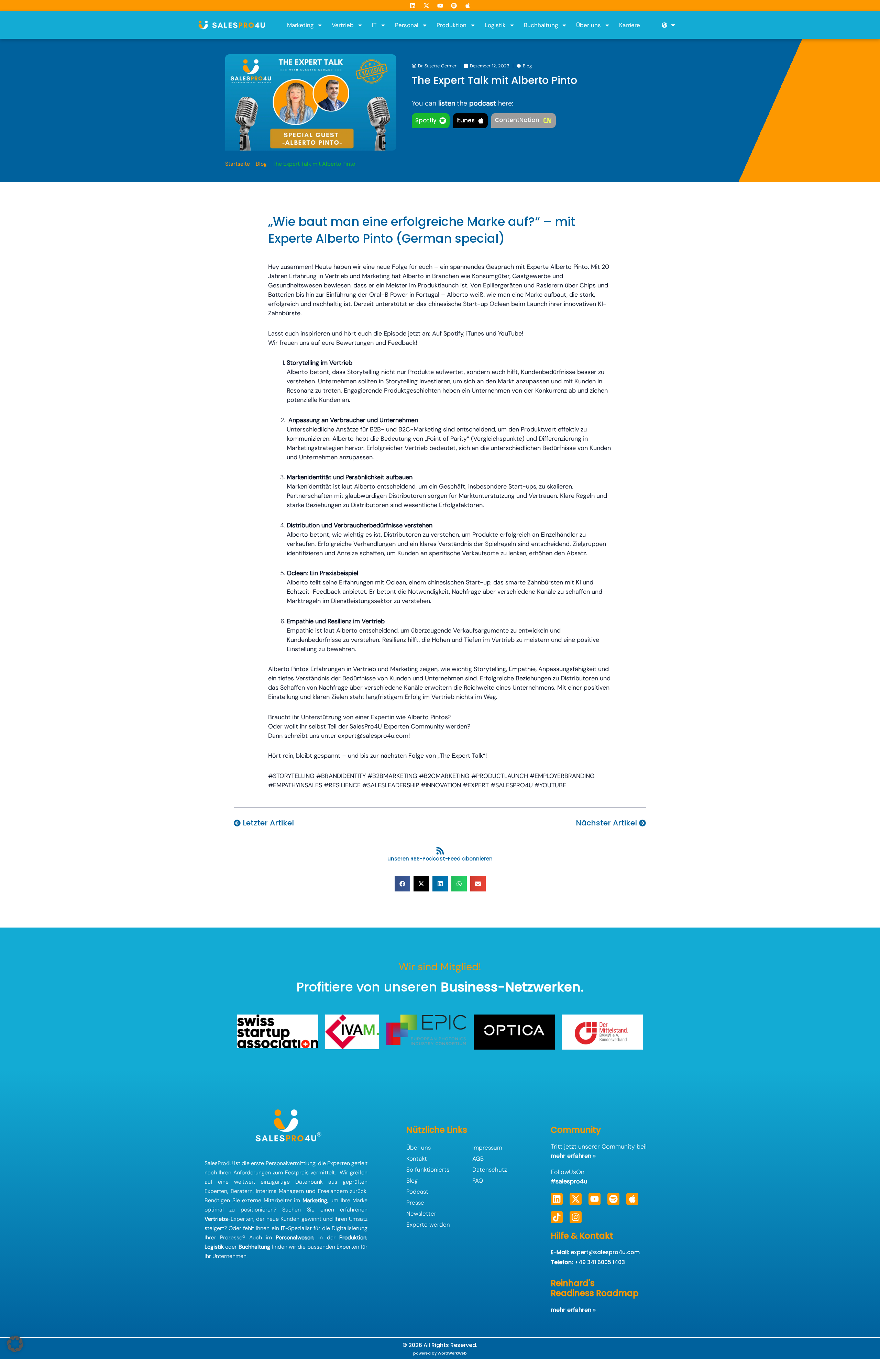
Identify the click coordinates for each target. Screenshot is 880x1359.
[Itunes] (480, 120)
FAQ (477, 1180)
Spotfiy (426, 120)
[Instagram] (576, 1217)
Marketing (300, 25)
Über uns (588, 25)
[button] (402, 883)
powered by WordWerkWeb (440, 1353)
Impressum (487, 1147)
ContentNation (517, 120)
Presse (415, 1202)
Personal (406, 25)
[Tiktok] (557, 1217)
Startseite (237, 163)
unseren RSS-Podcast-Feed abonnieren (440, 858)
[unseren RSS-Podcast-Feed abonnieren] (440, 850)
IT (374, 25)
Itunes (465, 120)
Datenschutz (489, 1169)
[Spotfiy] (442, 120)
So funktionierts (427, 1169)
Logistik (495, 25)
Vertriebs (216, 1219)
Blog (527, 66)
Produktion (451, 25)
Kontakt (416, 1158)
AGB (478, 1158)
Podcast (417, 1191)
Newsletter (421, 1213)
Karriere (629, 25)
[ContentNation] (547, 120)
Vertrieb (343, 25)
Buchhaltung (541, 25)
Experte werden (428, 1224)
